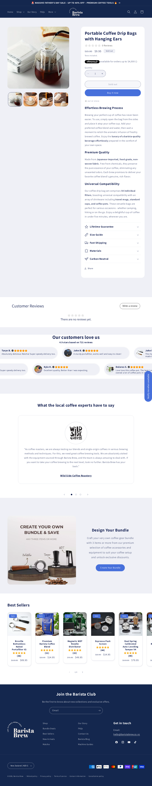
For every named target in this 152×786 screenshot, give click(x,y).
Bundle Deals (49, 728)
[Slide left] (69, 672)
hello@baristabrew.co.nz (126, 734)
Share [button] (90, 268)
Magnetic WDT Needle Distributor (75, 644)
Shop (45, 723)
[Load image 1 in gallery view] (15, 99)
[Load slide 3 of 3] (80, 494)
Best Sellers (48, 733)
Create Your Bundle (110, 567)
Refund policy (32, 776)
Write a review (129, 306)
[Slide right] (82, 672)
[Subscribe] (99, 710)
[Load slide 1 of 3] (71, 494)
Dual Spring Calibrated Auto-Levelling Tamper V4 (130, 645)
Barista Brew (18, 776)
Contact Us (83, 733)
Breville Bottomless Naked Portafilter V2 (19, 645)
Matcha (46, 744)
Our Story (82, 723)
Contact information (78, 776)
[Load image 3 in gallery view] (46, 99)
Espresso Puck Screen (102, 642)
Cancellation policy (96, 776)
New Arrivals (49, 739)
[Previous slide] (64, 494)
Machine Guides (85, 744)
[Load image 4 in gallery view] (61, 99)
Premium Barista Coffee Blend (47, 644)
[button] (20, 12)
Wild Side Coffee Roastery (76, 475)
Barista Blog (84, 739)
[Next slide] (87, 494)
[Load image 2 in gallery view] (30, 99)
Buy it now (112, 92)
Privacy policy (45, 776)
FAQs (80, 728)
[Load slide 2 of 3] (76, 494)
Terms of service (60, 776)
